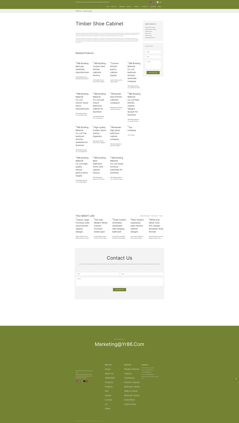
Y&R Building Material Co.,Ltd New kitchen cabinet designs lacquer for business (134, 120)
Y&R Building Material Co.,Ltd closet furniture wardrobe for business (116, 178)
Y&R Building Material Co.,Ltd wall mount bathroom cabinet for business (98, 117)
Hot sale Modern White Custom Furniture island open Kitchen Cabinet (100, 237)
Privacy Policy (100, 420)
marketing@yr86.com (119, 344)
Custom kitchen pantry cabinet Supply (116, 80)
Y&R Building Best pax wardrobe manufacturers (82, 77)
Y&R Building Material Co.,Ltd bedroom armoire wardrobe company (134, 87)
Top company (131, 135)
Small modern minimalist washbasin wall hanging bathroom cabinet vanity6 (119, 237)
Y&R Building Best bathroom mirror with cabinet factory (98, 178)
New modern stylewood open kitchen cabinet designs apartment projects (137, 237)
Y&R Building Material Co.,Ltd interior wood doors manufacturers (81, 114)
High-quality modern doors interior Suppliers (99, 141)
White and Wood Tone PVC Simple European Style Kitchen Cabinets (156, 237)
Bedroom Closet (154, 215)
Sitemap (104, 420)
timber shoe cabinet (87, 11)
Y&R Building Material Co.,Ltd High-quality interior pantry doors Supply (81, 181)
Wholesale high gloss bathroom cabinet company (115, 144)
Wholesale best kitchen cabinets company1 (116, 108)
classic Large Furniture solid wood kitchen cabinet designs (83, 237)
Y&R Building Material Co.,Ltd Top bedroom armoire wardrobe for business (81, 150)
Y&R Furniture (79, 11)
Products (161, 215)
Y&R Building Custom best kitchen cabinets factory (98, 81)
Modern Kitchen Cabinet (145, 215)
